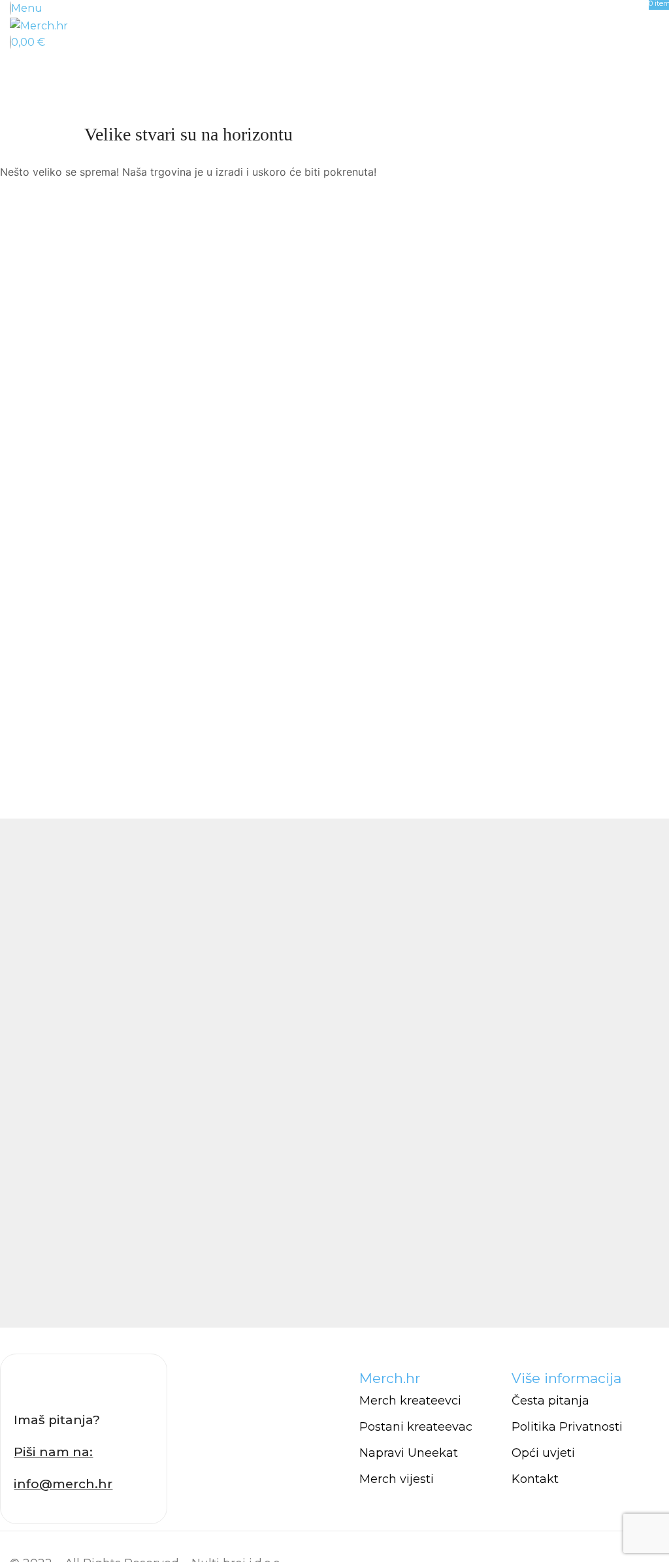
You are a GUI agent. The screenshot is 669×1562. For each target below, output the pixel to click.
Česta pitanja (550, 1400)
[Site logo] (39, 25)
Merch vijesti (396, 1479)
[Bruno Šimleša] (334, 1073)
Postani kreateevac (415, 1427)
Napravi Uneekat (408, 1453)
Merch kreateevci (410, 1400)
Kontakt (535, 1479)
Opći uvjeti (543, 1453)
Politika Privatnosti (567, 1427)
